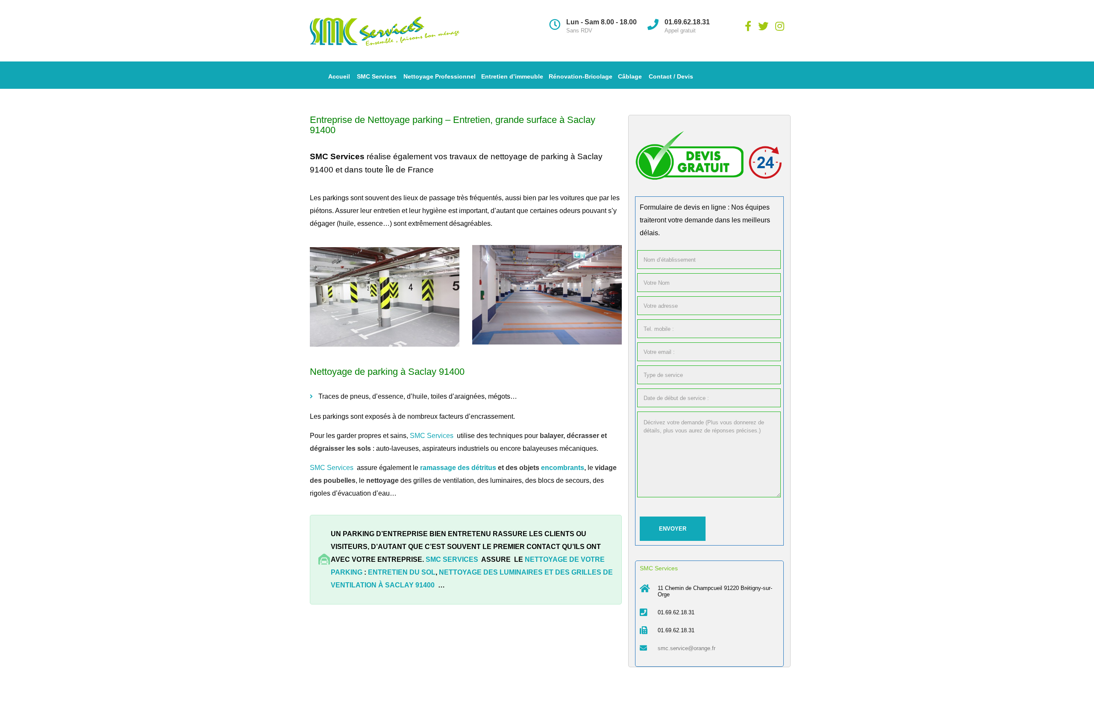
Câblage (630, 76)
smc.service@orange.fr (686, 648)
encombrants (562, 467)
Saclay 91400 (410, 585)
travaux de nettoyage (487, 156)
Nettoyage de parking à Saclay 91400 (387, 371)
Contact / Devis (671, 76)
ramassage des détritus (458, 467)
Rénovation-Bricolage (580, 76)
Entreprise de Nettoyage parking (376, 119)
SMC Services (377, 76)
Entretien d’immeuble (512, 76)
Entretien (471, 119)
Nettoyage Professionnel (439, 76)
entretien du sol (401, 572)
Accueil (339, 76)
